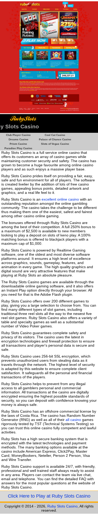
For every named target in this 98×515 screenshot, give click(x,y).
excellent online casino (60, 199)
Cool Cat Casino (55, 135)
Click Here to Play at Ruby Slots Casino (49, 496)
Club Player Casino (18, 135)
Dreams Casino (18, 139)
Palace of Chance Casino (55, 139)
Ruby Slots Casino (62, 506)
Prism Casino (18, 143)
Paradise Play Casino (18, 148)
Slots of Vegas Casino (55, 143)
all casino (73, 420)
